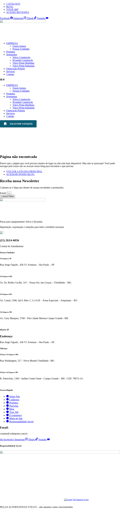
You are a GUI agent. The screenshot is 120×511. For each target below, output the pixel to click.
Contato (10, 74)
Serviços (10, 71)
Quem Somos (19, 46)
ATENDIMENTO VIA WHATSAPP (16, 270)
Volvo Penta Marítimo (23, 63)
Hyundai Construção (22, 60)
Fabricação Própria (15, 68)
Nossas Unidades (21, 49)
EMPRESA (12, 43)
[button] (60, 79)
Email (3, 193)
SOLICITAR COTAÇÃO (21, 124)
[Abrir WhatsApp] (112, 503)
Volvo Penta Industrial (23, 65)
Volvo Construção (21, 57)
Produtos (10, 51)
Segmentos (11, 54)
